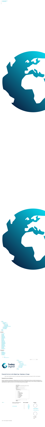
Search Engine (3, 353)
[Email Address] (35, 405)
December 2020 (3, 348)
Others (19, 397)
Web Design (19, 396)
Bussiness (3, 351)
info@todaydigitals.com (36, 410)
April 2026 (3, 335)
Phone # (17, 388)
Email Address (35, 408)
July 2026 (3, 334)
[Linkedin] (27, 357)
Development (3, 352)
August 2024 (3, 344)
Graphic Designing (20, 393)
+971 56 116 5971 (14, 406)
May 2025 (3, 339)
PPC (19, 391)
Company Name (18, 389)
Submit (17, 400)
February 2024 (3, 345)
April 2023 (3, 347)
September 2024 (3, 343)
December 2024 (3, 342)
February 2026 (3, 336)
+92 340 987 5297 (4, 1)
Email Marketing (20, 395)
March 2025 (3, 340)
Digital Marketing (20, 392)
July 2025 (3, 338)
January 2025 (3, 341)
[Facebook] (24, 357)
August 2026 (3, 333)
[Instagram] (26, 357)
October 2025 (3, 337)
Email (17, 387)
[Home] (8, 372)
